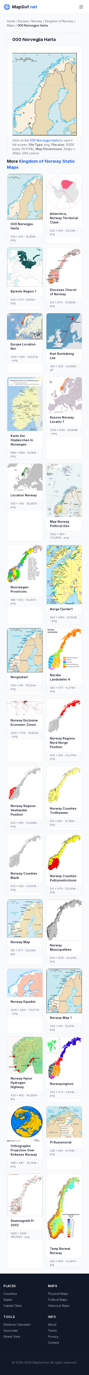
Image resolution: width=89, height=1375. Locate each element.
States (7, 1299)
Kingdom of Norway (59, 21)
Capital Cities (12, 1305)
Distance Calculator (17, 1324)
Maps (11, 25)
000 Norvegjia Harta (44, 140)
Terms (52, 1330)
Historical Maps (59, 1305)
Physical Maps (58, 1293)
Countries (10, 1293)
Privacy (53, 1336)
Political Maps (57, 1299)
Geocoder (10, 1330)
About (52, 1324)
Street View (11, 1336)
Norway (36, 21)
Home (11, 21)
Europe (23, 21)
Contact (53, 1342)
